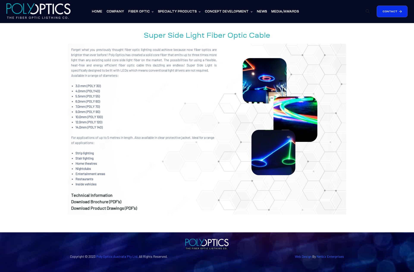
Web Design (303, 256)
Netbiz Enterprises (330, 256)
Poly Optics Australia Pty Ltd (116, 256)
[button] (392, 11)
